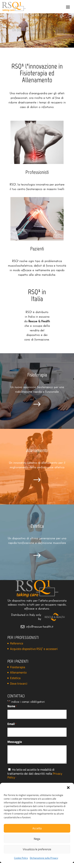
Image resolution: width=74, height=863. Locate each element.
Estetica (15, 678)
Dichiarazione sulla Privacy (44, 858)
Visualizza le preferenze (37, 849)
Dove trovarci (18, 683)
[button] (68, 787)
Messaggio (14, 742)
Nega (37, 839)
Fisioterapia (17, 667)
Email (11, 724)
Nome (12, 706)
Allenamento (18, 672)
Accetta (37, 828)
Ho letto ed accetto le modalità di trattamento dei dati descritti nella (34, 773)
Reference (16, 643)
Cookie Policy (21, 858)
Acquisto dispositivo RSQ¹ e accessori (34, 648)
